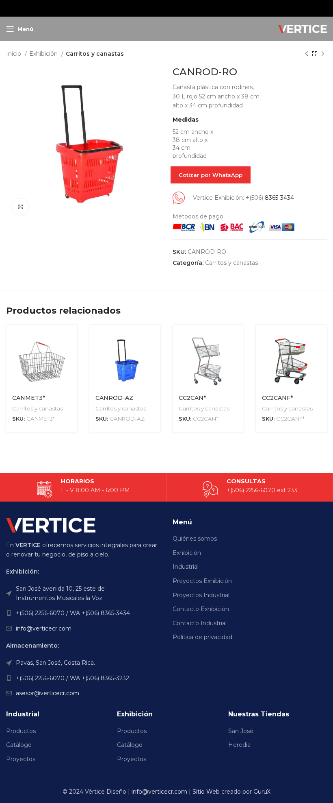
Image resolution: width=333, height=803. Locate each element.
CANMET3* (28, 398)
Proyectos (20, 759)
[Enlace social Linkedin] (176, 8)
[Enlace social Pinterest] (166, 8)
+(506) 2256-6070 (251, 490)
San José (240, 731)
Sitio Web (206, 791)
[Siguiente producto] (323, 54)
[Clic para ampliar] (20, 207)
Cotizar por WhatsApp (210, 175)
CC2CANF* (277, 398)
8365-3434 (279, 197)
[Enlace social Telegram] (186, 8)
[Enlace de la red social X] (155, 8)
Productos (21, 731)
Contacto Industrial (200, 623)
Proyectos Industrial (201, 595)
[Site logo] (302, 28)
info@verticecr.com (43, 628)
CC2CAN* (192, 398)
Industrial (186, 566)
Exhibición (44, 53)
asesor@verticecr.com (47, 693)
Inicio (14, 53)
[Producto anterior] (307, 54)
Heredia (239, 744)
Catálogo (19, 744)
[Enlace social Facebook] (146, 8)
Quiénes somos (195, 538)
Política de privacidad (202, 637)
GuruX (261, 791)
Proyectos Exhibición (202, 581)
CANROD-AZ (114, 398)
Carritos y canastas (95, 53)
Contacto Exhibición (201, 609)
